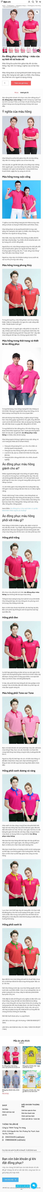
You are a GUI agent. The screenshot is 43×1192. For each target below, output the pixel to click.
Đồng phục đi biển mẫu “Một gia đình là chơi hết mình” (31, 1090)
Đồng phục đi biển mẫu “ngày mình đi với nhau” (31, 1066)
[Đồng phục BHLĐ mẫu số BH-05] (11, 1079)
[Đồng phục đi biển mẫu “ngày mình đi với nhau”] (32, 1055)
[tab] (16, 92)
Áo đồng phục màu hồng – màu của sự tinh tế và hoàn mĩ (11, 1066)
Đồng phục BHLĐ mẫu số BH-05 (11, 1090)
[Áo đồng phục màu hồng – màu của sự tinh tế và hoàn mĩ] (11, 1055)
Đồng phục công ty (21, 5)
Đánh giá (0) (24, 92)
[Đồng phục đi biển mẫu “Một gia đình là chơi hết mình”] (32, 1079)
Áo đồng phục (10, 5)
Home (3, 5)
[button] (33, 2)
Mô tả (16, 92)
